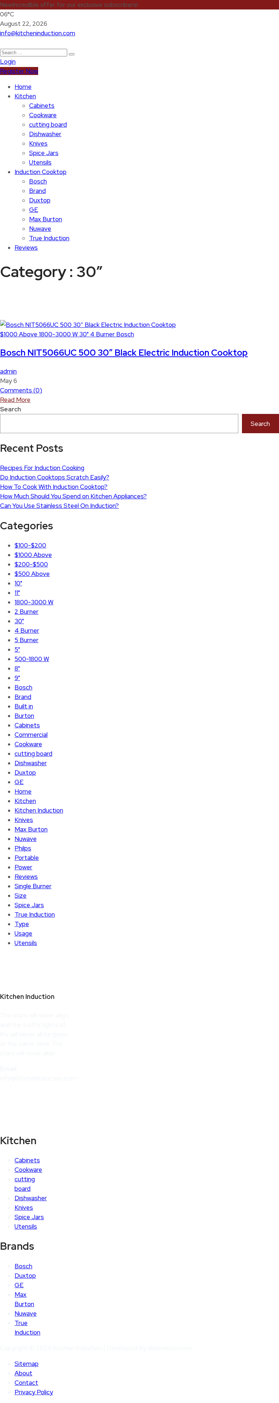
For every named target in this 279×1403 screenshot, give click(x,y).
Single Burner (33, 886)
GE (33, 210)
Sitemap (27, 1364)
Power (23, 867)
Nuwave (40, 229)
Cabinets (41, 106)
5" (17, 649)
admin (8, 371)
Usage (23, 933)
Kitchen (25, 96)
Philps (23, 848)
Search (10, 409)
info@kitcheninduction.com (37, 33)
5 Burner (27, 640)
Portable (27, 858)
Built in (24, 706)
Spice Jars (43, 153)
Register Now (19, 71)
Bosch (38, 181)
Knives (38, 143)
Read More (15, 400)
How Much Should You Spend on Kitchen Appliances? (73, 496)
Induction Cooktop (40, 172)
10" (18, 583)
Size (21, 896)
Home (23, 87)
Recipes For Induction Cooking (42, 468)
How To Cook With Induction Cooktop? (54, 487)
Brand (37, 191)
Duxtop (39, 200)
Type (22, 924)
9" (17, 678)
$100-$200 (30, 545)
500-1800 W (32, 659)
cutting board (48, 124)
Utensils (40, 162)
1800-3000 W (59, 334)
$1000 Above (19, 334)
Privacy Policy (34, 1392)
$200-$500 (31, 564)
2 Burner (27, 612)
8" (17, 668)
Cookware (43, 115)
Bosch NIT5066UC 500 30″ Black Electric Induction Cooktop (124, 352)
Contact (26, 1383)
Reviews (26, 248)
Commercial (31, 735)
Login (8, 62)
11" (17, 593)
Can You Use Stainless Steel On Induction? (59, 506)
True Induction (49, 238)
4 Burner (103, 334)
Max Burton (45, 219)
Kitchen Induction (39, 810)
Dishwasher (45, 134)
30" (84, 334)
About (23, 1373)
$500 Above (32, 574)
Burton (24, 716)
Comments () (21, 390)
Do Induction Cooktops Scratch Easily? (54, 477)
